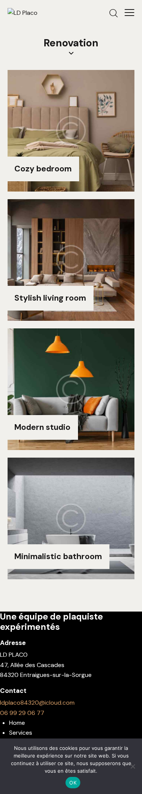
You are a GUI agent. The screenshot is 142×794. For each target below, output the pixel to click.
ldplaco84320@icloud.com (37, 703)
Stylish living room (50, 298)
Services (20, 733)
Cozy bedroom (43, 169)
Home (17, 723)
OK (72, 783)
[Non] (132, 766)
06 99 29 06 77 (22, 713)
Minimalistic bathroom (58, 557)
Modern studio (42, 428)
